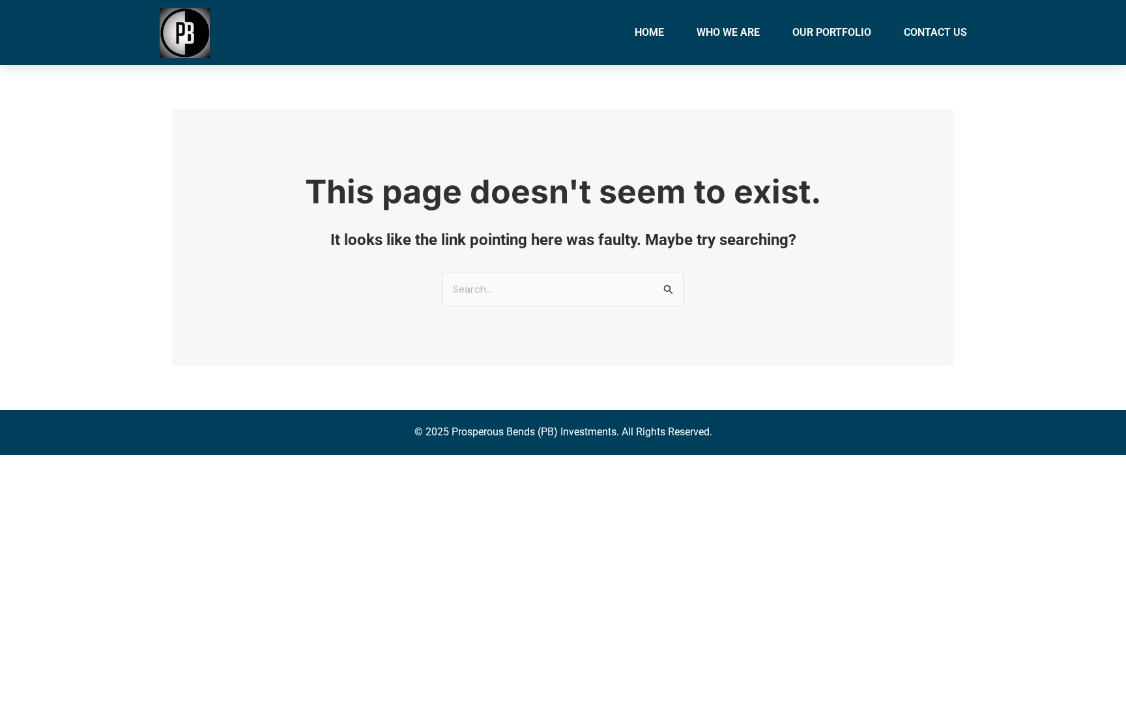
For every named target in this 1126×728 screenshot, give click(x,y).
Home (649, 32)
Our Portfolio (831, 32)
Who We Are (728, 32)
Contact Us (935, 32)
